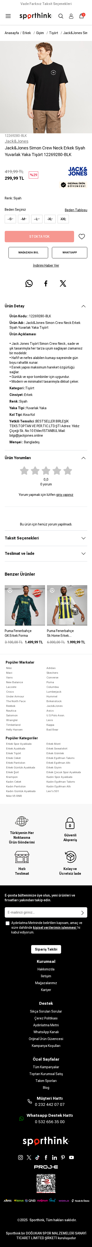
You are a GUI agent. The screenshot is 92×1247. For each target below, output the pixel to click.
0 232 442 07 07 (50, 1104)
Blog (46, 1088)
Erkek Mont (53, 743)
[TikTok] (37, 1157)
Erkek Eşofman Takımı (60, 758)
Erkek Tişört (13, 753)
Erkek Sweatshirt (56, 748)
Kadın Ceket (13, 781)
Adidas (50, 668)
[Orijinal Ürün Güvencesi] (73, 184)
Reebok (10, 706)
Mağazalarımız (46, 983)
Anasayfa (12, 33)
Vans (9, 677)
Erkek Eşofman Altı (58, 762)
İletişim (46, 976)
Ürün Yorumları (18, 458)
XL (50, 219)
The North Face (15, 701)
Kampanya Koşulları (46, 1046)
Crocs (10, 691)
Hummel (51, 696)
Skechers (52, 672)
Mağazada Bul (28, 252)
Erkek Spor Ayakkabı (19, 743)
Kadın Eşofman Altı (58, 786)
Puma (50, 682)
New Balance (14, 682)
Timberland (13, 725)
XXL (63, 219)
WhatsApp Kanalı (46, 1032)
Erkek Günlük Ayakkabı (20, 767)
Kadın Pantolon (16, 786)
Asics (50, 710)
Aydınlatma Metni (46, 1025)
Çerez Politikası (46, 1018)
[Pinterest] (63, 1157)
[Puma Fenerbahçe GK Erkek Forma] (25, 635)
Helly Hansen (14, 729)
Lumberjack (53, 691)
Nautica (11, 710)
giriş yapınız (64, 495)
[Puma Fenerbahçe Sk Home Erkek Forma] (67, 635)
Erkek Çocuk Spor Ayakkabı (63, 772)
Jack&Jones (16, 141)
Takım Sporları (46, 1081)
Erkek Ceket (13, 758)
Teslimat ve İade (19, 553)
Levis (49, 720)
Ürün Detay (14, 306)
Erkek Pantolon (15, 762)
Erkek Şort (12, 772)
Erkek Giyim (54, 767)
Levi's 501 (52, 791)
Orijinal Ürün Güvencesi (46, 1039)
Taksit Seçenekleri (22, 538)
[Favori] (81, 236)
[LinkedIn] (54, 1157)
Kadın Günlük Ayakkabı (21, 791)
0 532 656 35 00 (50, 1121)
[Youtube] (71, 1157)
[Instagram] (20, 1157)
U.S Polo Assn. (55, 715)
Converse (52, 677)
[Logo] (35, 16)
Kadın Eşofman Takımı (60, 781)
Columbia (52, 687)
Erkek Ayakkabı (15, 748)
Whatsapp (70, 252)
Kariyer (46, 990)
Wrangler (12, 720)
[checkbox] (7, 923)
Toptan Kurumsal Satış (46, 1074)
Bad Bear (52, 729)
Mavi (9, 672)
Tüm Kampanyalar (46, 1067)
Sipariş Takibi (46, 949)
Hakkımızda (46, 969)
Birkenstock (54, 701)
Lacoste (11, 687)
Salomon (12, 715)
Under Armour (15, 696)
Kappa (50, 725)
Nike (9, 668)
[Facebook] (46, 1157)
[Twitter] (29, 1157)
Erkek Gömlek (55, 753)
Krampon (12, 777)
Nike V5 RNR (14, 796)
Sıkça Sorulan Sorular (46, 1011)
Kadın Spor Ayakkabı (59, 777)
